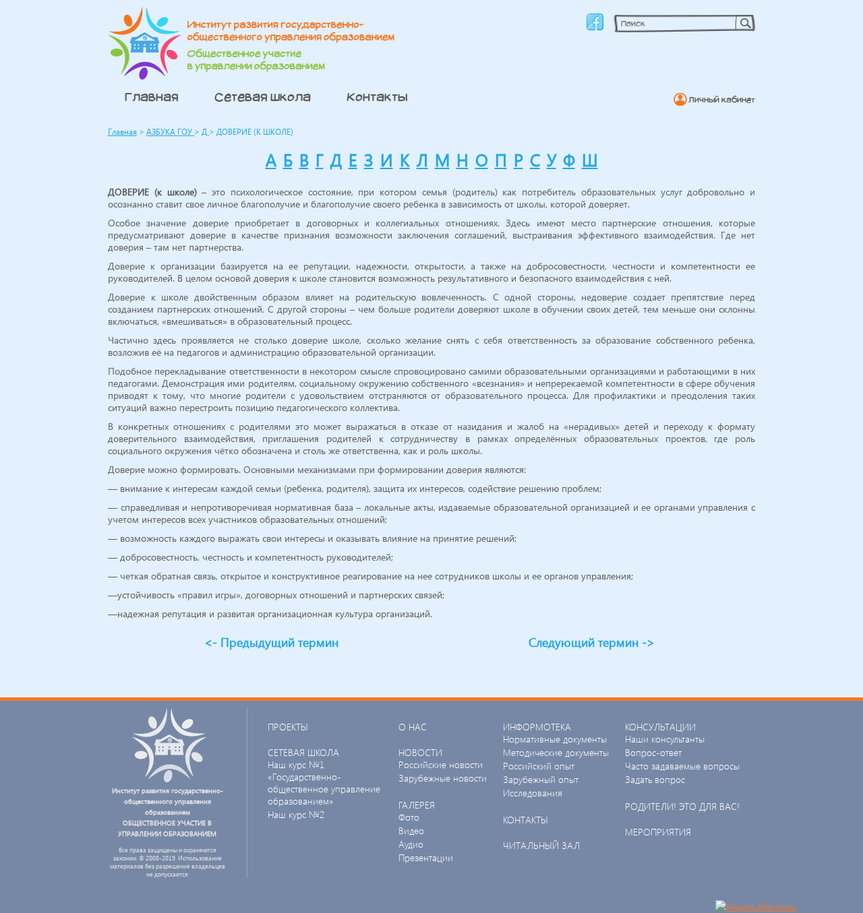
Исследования (532, 792)
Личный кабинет (721, 99)
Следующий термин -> (592, 641)
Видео (411, 830)
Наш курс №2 (296, 814)
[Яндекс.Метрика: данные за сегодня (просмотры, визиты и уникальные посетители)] (755, 906)
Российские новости (440, 764)
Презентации (425, 857)
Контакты (377, 96)
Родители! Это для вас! (682, 806)
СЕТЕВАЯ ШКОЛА (303, 752)
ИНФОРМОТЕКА (537, 726)
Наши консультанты (665, 738)
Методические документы (556, 752)
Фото (408, 817)
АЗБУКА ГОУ (170, 132)
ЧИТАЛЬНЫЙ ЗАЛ (541, 845)
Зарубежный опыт (540, 779)
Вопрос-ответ (653, 752)
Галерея (416, 804)
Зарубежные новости (442, 778)
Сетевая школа (262, 96)
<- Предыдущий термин (271, 641)
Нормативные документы (555, 738)
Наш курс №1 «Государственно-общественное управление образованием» (324, 782)
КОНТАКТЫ (525, 819)
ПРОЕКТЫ (288, 726)
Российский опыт (538, 765)
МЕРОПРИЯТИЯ (658, 831)
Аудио (410, 844)
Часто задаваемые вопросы (682, 765)
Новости (420, 752)
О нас (412, 726)
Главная (152, 96)
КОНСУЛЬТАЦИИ (660, 726)
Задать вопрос (655, 779)
